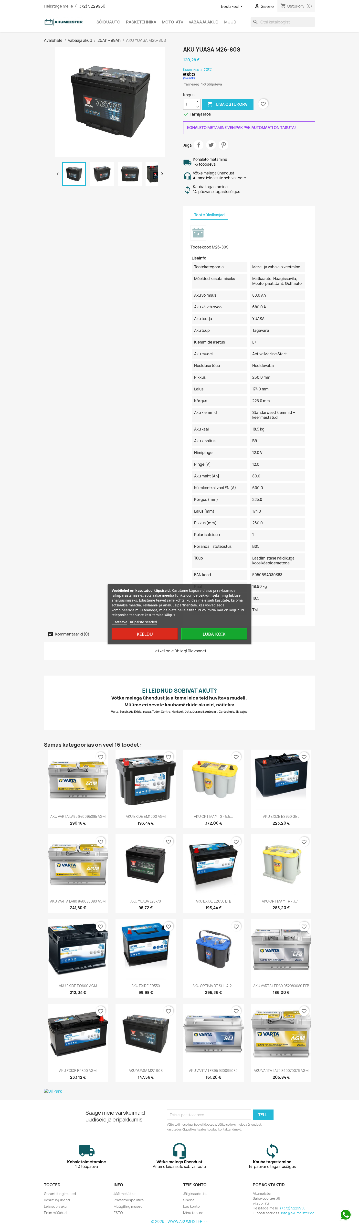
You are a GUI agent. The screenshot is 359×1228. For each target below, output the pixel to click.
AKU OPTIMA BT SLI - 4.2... (213, 985)
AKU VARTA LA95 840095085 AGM (78, 816)
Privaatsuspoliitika (129, 1200)
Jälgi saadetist (195, 1193)
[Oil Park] (179, 1091)
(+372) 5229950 (90, 6)
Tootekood (200, 247)
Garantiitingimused (60, 1193)
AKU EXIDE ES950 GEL (281, 816)
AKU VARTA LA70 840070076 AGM (281, 1070)
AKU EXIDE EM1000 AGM (146, 816)
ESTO (118, 1212)
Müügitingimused (128, 1206)
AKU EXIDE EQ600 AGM (78, 985)
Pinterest (223, 145)
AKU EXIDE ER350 (145, 985)
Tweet (211, 145)
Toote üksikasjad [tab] (209, 214)
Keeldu (145, 634)
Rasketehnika (141, 22)
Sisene (189, 1200)
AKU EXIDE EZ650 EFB (213, 901)
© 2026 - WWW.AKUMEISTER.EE (179, 1221)
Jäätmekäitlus (125, 1193)
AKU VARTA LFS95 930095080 (213, 1070)
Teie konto (195, 1184)
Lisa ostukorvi (227, 104)
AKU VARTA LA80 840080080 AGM (78, 901)
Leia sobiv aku (55, 1206)
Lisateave (119, 621)
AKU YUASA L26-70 (145, 901)
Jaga (198, 145)
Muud (230, 22)
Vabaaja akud (204, 22)
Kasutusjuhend (57, 1200)
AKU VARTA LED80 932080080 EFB (281, 985)
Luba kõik (214, 634)
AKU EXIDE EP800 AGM (77, 1070)
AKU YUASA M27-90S (146, 1070)
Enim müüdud (55, 1212)
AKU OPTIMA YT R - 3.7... (281, 901)
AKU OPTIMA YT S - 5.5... (213, 816)
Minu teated (193, 1212)
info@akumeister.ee (298, 1213)
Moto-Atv (172, 22)
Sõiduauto (108, 22)
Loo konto (191, 1206)
